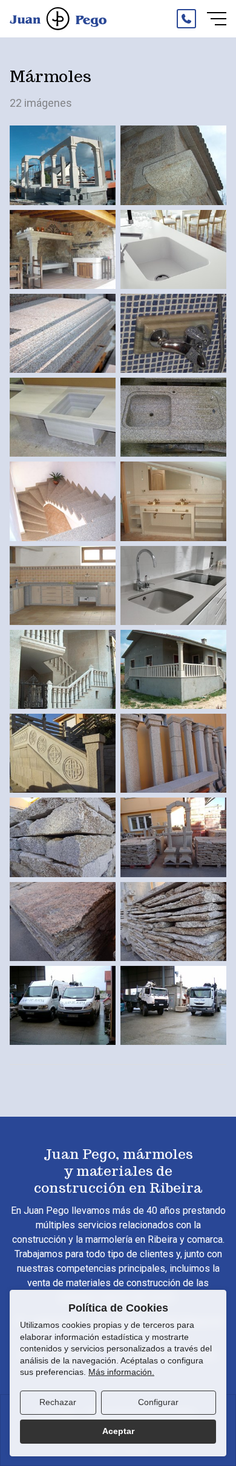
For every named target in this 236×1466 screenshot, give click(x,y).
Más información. (121, 1372)
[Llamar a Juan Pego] (186, 18)
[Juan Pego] (58, 18)
